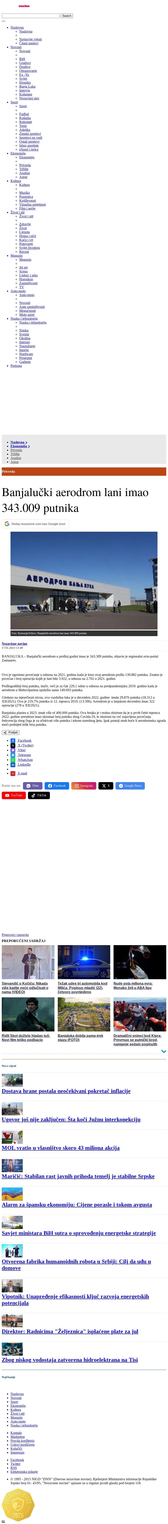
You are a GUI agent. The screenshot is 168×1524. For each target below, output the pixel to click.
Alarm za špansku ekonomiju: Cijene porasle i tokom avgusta (77, 1204)
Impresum (17, 1452)
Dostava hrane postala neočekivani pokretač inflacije (66, 1091)
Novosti (15, 47)
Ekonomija (18, 153)
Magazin (16, 255)
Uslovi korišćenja (22, 1444)
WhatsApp (25, 760)
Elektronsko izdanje (24, 1472)
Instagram (86, 785)
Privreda (16, 450)
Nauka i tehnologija (24, 318)
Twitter (15, 1464)
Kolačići (16, 1448)
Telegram (24, 755)
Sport (14, 102)
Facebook (24, 740)
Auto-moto (18, 291)
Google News (133, 785)
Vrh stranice (14, 1386)
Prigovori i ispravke (15, 935)
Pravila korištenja (22, 1440)
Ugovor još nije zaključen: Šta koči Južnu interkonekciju (71, 1119)
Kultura (15, 181)
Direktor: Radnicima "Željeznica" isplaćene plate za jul (70, 1331)
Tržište (15, 454)
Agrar (14, 462)
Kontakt (16, 1433)
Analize (15, 458)
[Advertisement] (84, 401)
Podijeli (13, 732)
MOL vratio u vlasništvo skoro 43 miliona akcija (61, 1148)
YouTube (16, 795)
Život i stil (17, 212)
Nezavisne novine (14, 644)
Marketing (17, 1437)
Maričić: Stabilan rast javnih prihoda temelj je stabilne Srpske (78, 1176)
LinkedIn (24, 764)
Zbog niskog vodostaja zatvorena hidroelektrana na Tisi (70, 1360)
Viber (21, 750)
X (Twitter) (25, 745)
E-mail (22, 773)
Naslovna (17, 27)
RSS (13, 1468)
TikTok (41, 795)
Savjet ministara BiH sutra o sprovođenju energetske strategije (79, 1233)
